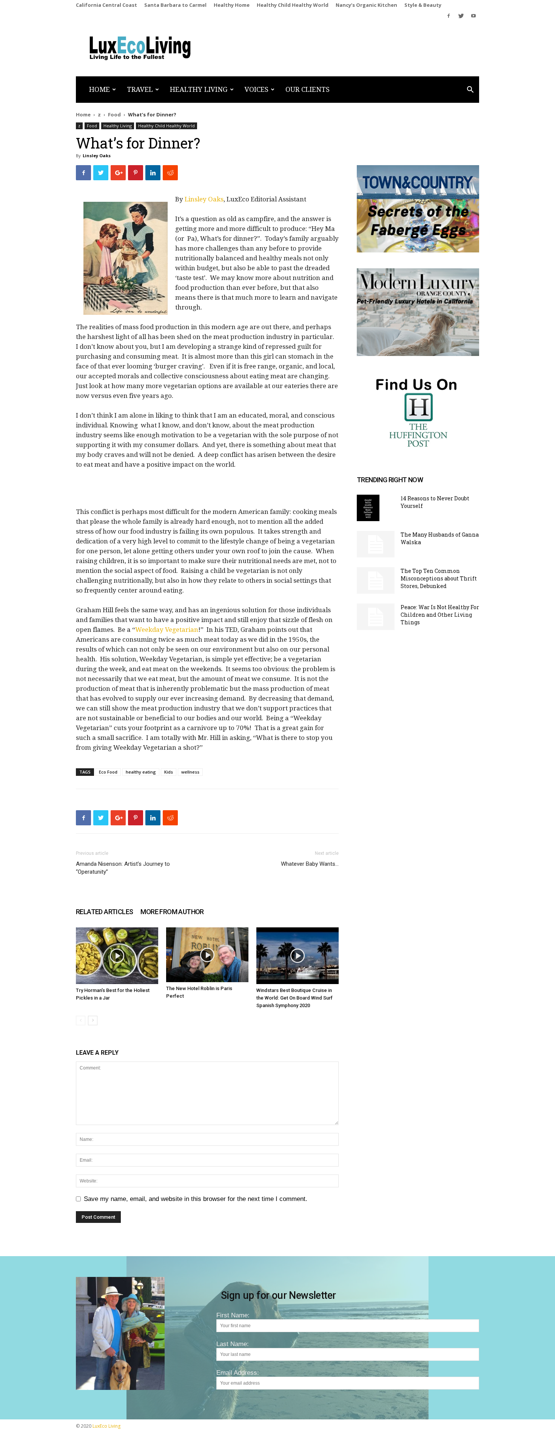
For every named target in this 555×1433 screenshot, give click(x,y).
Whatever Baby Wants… (310, 863)
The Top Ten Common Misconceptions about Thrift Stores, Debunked (439, 578)
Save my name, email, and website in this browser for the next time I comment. (195, 1198)
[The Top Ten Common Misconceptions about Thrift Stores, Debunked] (376, 580)
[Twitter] (461, 16)
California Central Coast (106, 5)
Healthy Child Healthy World (292, 5)
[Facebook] (448, 16)
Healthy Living (199, 89)
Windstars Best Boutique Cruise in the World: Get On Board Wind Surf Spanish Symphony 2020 (294, 997)
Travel (140, 89)
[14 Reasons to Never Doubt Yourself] (368, 508)
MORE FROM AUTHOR (172, 912)
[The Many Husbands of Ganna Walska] (376, 544)
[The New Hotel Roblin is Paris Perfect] (207, 954)
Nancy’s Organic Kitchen (366, 5)
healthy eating (141, 772)
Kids (168, 772)
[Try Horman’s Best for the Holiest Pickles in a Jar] (117, 955)
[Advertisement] (207, 491)
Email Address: (237, 1372)
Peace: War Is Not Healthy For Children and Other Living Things (440, 615)
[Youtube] (473, 16)
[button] (470, 90)
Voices (256, 89)
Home (99, 89)
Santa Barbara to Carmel (175, 5)
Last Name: (232, 1344)
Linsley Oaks (97, 155)
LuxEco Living (106, 1426)
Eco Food (108, 772)
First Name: (233, 1315)
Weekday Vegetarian (166, 629)
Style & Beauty (422, 5)
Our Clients (307, 89)
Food (114, 114)
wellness (190, 772)
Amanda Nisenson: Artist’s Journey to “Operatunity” (123, 867)
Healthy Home (232, 5)
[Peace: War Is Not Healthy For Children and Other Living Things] (376, 617)
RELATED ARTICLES (104, 912)
